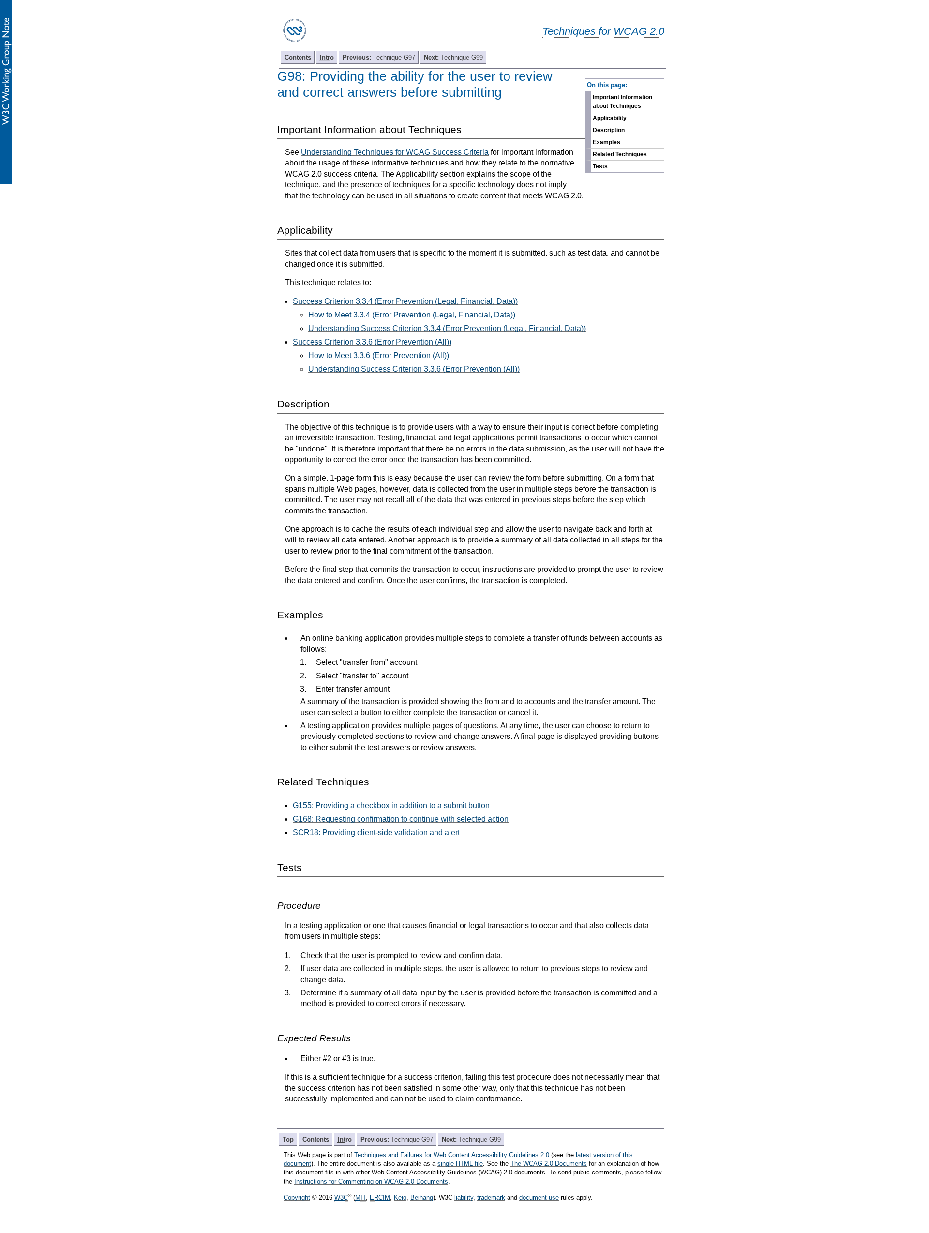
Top (288, 1139)
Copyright (297, 1197)
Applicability (610, 118)
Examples (606, 142)
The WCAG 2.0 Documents (548, 1163)
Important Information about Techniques (622, 101)
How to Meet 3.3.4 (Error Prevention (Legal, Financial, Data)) (411, 315)
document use (539, 1197)
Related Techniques (620, 154)
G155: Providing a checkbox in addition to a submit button (391, 805)
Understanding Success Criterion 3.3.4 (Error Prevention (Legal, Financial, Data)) (447, 328)
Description (609, 130)
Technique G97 (379, 57)
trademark (491, 1197)
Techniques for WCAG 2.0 (603, 31)
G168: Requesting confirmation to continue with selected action (401, 819)
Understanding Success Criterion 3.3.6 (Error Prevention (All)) (414, 369)
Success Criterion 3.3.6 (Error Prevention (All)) (372, 342)
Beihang (421, 1197)
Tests (600, 166)
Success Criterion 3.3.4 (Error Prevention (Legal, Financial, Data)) (405, 301)
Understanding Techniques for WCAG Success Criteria (395, 152)
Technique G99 (453, 57)
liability (463, 1197)
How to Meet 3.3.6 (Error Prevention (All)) (378, 355)
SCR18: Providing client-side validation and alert (376, 832)
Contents (298, 57)
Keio (400, 1197)
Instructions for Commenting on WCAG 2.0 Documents (371, 1181)
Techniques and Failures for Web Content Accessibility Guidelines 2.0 (451, 1154)
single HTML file (460, 1163)
